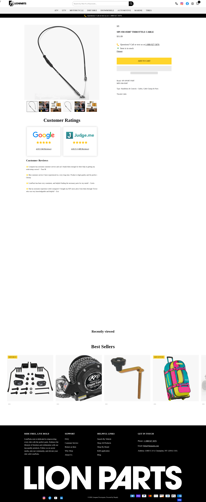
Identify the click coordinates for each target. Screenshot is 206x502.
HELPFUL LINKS (106, 434)
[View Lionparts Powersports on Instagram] (182, 3)
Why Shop (69, 451)
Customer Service (71, 443)
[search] (131, 4)
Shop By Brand (103, 447)
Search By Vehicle (104, 439)
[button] (56, 10)
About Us (68, 455)
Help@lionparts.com (151, 446)
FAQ (67, 439)
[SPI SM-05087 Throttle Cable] (32, 106)
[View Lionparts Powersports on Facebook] (187, 3)
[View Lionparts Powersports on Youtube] (55, 498)
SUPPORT (70, 434)
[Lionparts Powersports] (18, 4)
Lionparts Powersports (99, 497)
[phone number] (176, 3)
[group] (103, 380)
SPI (118, 26)
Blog (99, 455)
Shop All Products (104, 443)
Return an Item (70, 447)
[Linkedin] (61, 498)
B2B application (103, 451)
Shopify (115, 497)
